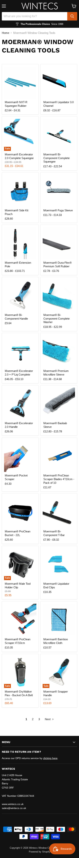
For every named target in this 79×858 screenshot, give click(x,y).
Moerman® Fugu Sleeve (58, 210)
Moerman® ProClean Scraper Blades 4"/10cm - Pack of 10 (58, 479)
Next (48, 719)
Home (5, 32)
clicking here (50, 758)
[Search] (72, 16)
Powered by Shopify (39, 851)
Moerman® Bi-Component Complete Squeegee (56, 158)
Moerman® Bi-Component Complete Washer (56, 318)
